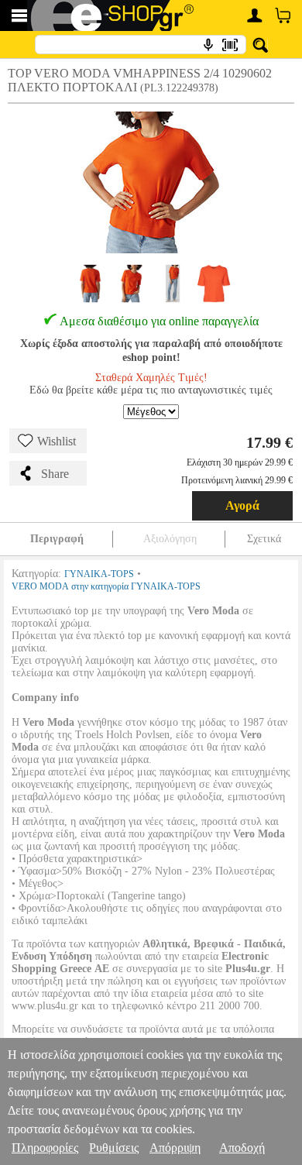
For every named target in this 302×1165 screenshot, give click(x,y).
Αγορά (242, 505)
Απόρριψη (175, 1147)
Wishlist (56, 441)
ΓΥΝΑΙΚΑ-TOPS (99, 574)
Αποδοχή (242, 1147)
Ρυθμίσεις (114, 1147)
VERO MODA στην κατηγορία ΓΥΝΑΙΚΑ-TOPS (106, 586)
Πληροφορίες (45, 1147)
